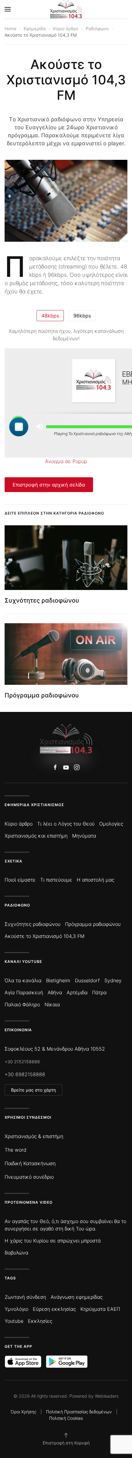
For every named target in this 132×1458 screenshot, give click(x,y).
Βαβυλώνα (16, 1253)
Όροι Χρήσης (23, 1411)
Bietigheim (58, 980)
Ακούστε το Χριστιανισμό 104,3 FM (44, 936)
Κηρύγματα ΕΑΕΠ (100, 1309)
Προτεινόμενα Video (28, 1202)
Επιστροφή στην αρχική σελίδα (49, 485)
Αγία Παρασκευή (24, 992)
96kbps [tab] (82, 316)
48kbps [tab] (50, 316)
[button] (8, 9)
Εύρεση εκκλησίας (54, 1309)
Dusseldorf (87, 980)
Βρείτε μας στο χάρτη (33, 1089)
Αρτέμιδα (77, 992)
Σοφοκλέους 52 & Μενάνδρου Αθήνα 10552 (55, 1049)
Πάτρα (99, 992)
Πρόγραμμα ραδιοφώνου (42, 695)
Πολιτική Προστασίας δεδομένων (79, 1411)
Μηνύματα (84, 836)
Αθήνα (55, 992)
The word (15, 1150)
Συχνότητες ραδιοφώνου (42, 600)
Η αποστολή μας (95, 880)
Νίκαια (52, 1004)
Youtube (14, 1321)
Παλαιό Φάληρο (22, 1004)
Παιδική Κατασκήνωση (30, 1163)
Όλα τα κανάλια (23, 980)
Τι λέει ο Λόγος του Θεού (66, 824)
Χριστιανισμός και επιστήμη (36, 836)
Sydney (113, 980)
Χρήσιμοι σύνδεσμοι (28, 1117)
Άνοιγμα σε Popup (66, 461)
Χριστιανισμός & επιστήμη (34, 1136)
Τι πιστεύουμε (56, 880)
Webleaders (106, 1396)
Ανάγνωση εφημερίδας (77, 1297)
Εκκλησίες (40, 1321)
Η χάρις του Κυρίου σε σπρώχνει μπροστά (53, 1241)
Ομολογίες (111, 824)
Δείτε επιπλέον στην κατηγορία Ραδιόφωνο (54, 513)
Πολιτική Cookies (66, 1418)
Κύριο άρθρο (19, 824)
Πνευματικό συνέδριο (29, 1177)
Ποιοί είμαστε (20, 880)
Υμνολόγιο (16, 1309)
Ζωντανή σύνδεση (25, 1297)
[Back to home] (66, 9)
